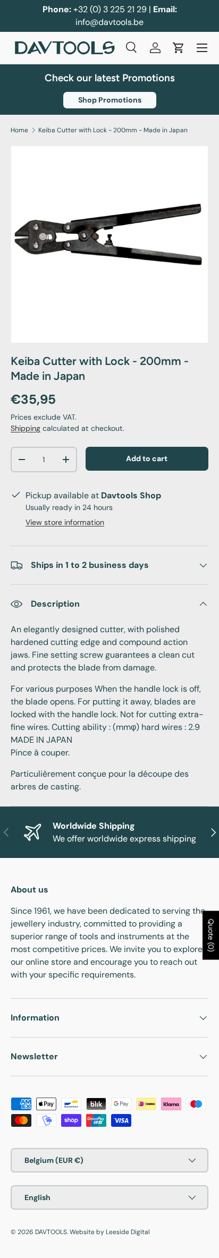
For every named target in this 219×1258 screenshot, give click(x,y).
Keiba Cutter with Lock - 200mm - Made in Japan (113, 130)
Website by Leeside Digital (110, 1232)
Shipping (25, 428)
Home (19, 130)
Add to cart (146, 458)
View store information (65, 522)
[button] (178, 48)
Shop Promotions (109, 100)
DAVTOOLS (51, 1232)
